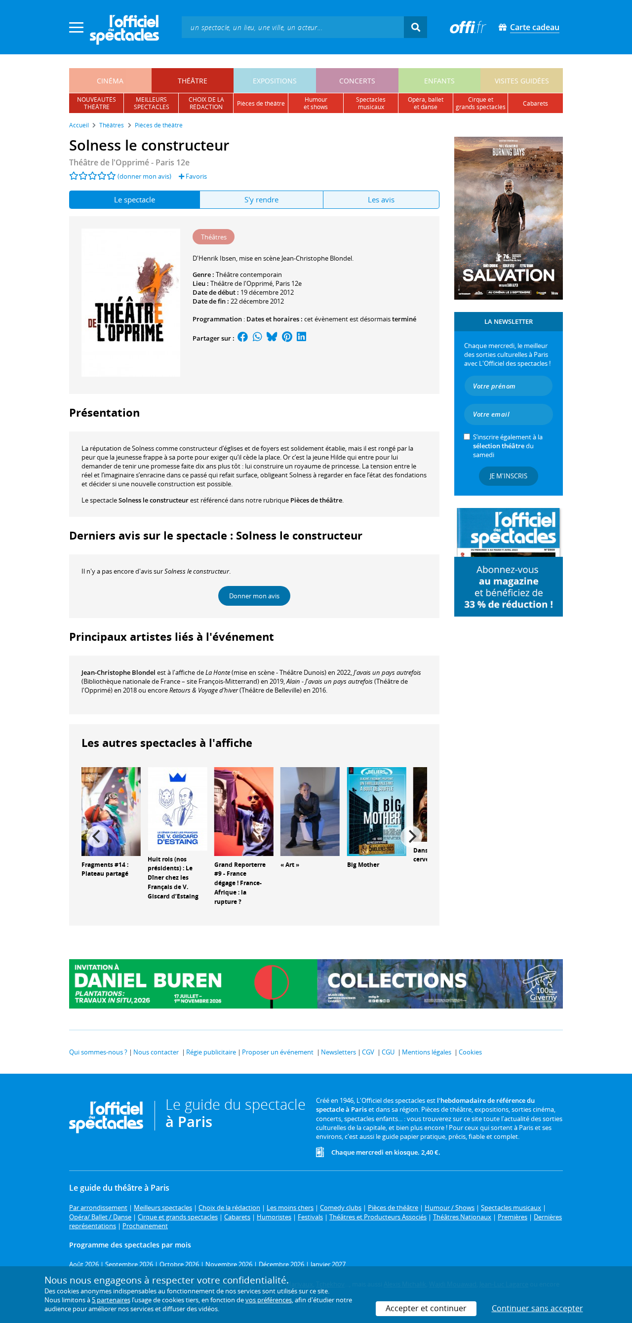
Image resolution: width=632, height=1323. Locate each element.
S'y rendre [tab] (261, 199)
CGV (368, 1052)
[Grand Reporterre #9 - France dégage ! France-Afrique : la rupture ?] (244, 810)
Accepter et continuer (426, 1308)
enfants (439, 80)
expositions (275, 80)
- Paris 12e (129, 162)
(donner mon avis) (144, 176)
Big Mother (363, 864)
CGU (388, 1052)
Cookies (470, 1052)
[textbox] (293, 27)
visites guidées (522, 80)
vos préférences (268, 1299)
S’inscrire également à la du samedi (508, 445)
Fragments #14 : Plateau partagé (104, 869)
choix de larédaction (206, 103)
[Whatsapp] (257, 338)
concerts (357, 80)
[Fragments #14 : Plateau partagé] (111, 810)
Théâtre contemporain (249, 274)
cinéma (110, 80)
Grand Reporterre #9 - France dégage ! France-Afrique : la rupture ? (240, 883)
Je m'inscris (508, 475)
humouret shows (316, 103)
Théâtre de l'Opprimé (241, 283)
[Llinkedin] (301, 338)
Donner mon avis (254, 595)
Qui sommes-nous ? (98, 1052)
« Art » (289, 864)
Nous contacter (156, 1052)
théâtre (192, 80)
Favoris (195, 176)
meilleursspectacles (151, 103)
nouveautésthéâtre (96, 103)
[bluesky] (272, 338)
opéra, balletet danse (425, 103)
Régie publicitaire (211, 1052)
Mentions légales (426, 1052)
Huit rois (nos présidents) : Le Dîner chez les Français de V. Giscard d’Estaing (173, 877)
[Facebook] (243, 338)
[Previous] (97, 837)
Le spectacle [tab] (134, 199)
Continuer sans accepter (537, 1308)
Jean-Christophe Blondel (118, 672)
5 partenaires (111, 1299)
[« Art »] (310, 810)
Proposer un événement (278, 1052)
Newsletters (338, 1052)
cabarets (535, 103)
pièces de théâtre (261, 103)
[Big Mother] (376, 810)
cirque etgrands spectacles (481, 103)
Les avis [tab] (381, 199)
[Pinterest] (287, 338)
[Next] (411, 837)
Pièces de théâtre (316, 500)
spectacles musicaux (371, 103)
